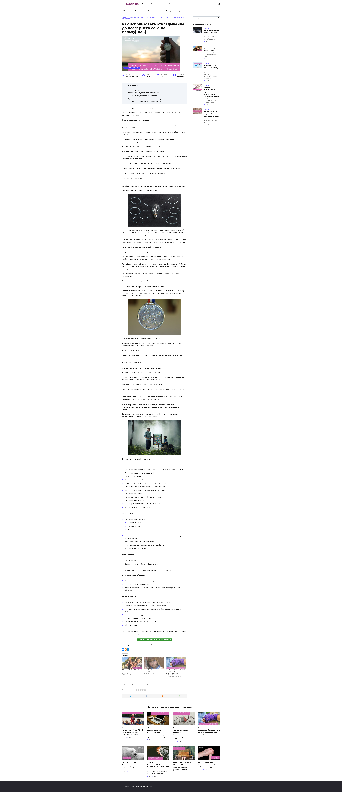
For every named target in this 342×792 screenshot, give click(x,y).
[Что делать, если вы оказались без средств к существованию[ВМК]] (176, 663)
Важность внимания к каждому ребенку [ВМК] (132, 729)
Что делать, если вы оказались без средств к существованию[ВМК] (209, 730)
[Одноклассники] (126, 649)
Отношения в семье (156, 11)
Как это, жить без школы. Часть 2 (210, 49)
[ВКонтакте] (123, 649)
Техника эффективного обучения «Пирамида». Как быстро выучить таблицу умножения (211, 92)
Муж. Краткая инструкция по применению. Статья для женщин (158, 765)
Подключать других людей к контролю (142, 96)
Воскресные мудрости (175, 11)
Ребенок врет (148, 669)
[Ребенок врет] (154, 663)
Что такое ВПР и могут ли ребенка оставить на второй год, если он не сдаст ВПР (212, 69)
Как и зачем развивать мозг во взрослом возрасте (182, 730)
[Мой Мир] (128, 649)
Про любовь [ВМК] (130, 762)
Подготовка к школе (139, 685)
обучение (126, 685)
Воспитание (140, 11)
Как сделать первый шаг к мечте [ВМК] (183, 763)
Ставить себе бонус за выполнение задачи (143, 93)
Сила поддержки (205, 762)
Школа (150, 685)
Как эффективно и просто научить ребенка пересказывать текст (211, 114)
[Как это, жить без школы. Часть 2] (132, 663)
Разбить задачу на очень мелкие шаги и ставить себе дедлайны (151, 90)
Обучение (126, 11)
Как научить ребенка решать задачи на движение (211, 32)
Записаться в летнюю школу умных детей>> (155, 639)
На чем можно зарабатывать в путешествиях (154, 730)
